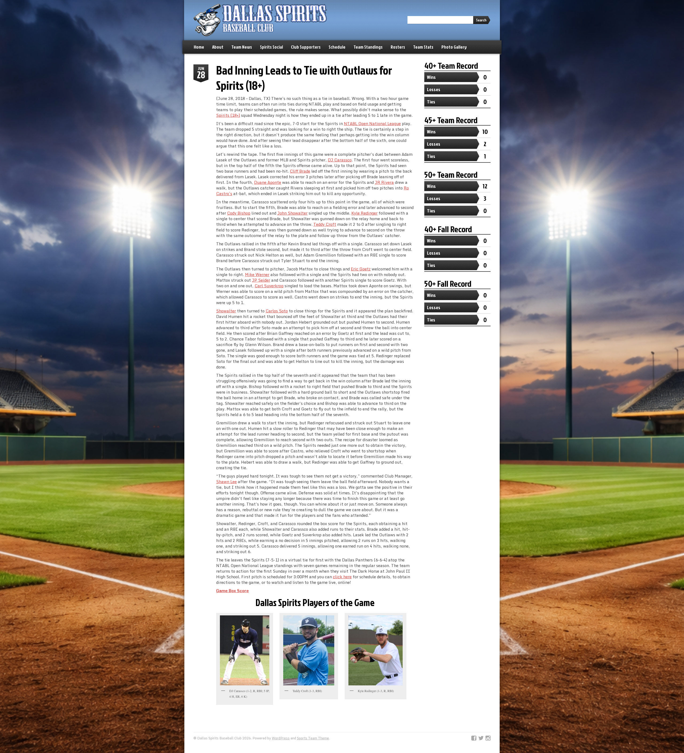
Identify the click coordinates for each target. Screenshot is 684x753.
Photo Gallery (454, 47)
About (217, 47)
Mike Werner (257, 274)
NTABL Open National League (372, 123)
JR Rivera (384, 182)
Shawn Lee (226, 481)
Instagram (488, 738)
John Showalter (292, 213)
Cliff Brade (300, 171)
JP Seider (261, 280)
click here (342, 576)
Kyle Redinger (364, 213)
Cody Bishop (238, 213)
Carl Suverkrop (269, 285)
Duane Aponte (267, 182)
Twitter (481, 738)
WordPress (281, 738)
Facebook (473, 738)
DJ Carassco (340, 160)
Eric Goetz (361, 269)
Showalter (226, 311)
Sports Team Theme (313, 738)
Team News (241, 47)
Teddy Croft (324, 224)
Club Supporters (306, 47)
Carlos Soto (277, 311)
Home (199, 47)
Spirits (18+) (228, 115)
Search (481, 19)
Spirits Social (271, 47)
